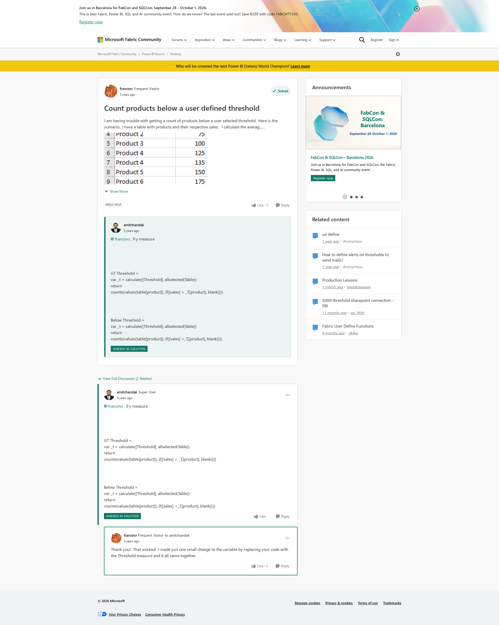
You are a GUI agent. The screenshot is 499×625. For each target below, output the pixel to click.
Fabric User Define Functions (348, 326)
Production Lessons (339, 280)
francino (126, 88)
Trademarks (392, 603)
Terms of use (368, 603)
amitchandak (134, 224)
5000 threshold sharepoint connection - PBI (357, 303)
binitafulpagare (359, 286)
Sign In (394, 39)
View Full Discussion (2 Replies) (127, 378)
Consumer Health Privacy (165, 614)
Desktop (175, 54)
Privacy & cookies (339, 603)
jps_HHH (357, 312)
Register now (91, 21)
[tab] (351, 196)
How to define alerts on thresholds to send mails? (355, 257)
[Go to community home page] (129, 40)
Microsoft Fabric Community (116, 54)
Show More (119, 191)
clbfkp (353, 332)
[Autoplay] (345, 196)
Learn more (300, 66)
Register (377, 39)
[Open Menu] (398, 54)
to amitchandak (177, 535)
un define (330, 234)
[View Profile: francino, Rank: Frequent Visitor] (110, 91)
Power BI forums (153, 54)
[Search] (362, 40)
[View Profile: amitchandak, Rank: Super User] (109, 395)
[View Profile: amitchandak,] (116, 228)
